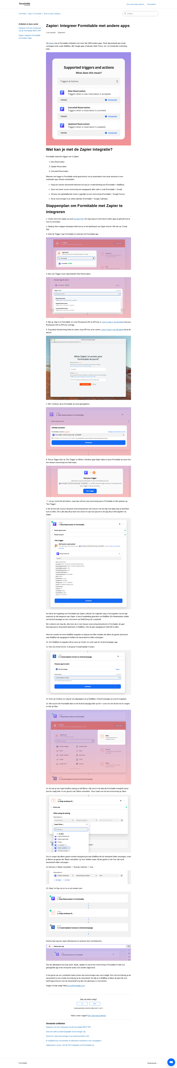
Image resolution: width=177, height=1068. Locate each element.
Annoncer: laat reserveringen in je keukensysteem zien (67, 1036)
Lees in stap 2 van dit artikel (112, 330)
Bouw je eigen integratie (52, 14)
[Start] (25, 4)
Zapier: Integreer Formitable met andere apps (29, 36)
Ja (82, 1004)
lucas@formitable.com (76, 986)
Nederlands (152, 1063)
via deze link (79, 219)
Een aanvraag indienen (135, 4)
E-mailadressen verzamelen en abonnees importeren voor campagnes (73, 1041)
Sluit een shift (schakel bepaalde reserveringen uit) (65, 1032)
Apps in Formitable (34, 14)
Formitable (22, 14)
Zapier (51, 43)
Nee (94, 1004)
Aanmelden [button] (151, 4)
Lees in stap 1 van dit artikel (113, 322)
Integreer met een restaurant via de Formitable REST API (30, 29)
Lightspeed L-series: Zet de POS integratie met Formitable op (70, 1045)
